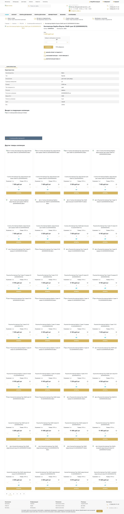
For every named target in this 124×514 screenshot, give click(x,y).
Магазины (7, 1)
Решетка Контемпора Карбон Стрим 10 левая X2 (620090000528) (47, 325)
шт (57, 39)
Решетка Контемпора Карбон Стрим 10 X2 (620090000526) (105, 325)
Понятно (99, 511)
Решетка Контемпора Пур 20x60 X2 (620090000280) (105, 423)
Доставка (23, 1)
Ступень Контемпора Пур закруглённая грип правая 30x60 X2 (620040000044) (47, 177)
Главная (7, 23)
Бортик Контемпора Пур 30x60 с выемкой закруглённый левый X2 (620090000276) (105, 473)
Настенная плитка (60, 505)
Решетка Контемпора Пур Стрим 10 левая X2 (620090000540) (105, 226)
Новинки (32, 503)
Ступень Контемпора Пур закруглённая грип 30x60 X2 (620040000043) (76, 177)
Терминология (84, 503)
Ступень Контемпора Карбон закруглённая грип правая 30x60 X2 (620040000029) (18, 226)
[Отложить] (29, 184)
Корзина (116, 1)
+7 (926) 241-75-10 (114, 504)
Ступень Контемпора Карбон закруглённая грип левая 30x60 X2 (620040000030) (105, 177)
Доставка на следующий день (44, 18)
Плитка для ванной (26, 14)
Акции (7, 14)
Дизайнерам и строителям (101, 18)
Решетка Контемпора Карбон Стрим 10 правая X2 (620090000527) (76, 325)
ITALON (22, 23)
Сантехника (72, 14)
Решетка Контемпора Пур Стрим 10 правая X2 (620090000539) (18, 276)
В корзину (48, 47)
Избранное (107, 1)
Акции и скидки (11, 18)
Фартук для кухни (60, 507)
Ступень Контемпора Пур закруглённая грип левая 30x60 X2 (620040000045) (19, 177)
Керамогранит (52, 14)
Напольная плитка (60, 503)
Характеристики (11, 66)
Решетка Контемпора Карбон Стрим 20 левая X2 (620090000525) (19, 374)
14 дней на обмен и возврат (72, 18)
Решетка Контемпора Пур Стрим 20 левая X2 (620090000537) (76, 276)
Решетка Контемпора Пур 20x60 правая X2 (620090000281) (76, 423)
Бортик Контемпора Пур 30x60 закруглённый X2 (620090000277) (76, 473)
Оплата (31, 1)
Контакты (45, 1)
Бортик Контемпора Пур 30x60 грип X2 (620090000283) (18, 423)
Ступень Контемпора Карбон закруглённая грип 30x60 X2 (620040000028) (47, 226)
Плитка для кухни (40, 14)
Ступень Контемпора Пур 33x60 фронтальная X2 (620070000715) (76, 226)
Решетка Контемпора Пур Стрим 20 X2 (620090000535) (18, 325)
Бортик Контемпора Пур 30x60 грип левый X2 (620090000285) (105, 374)
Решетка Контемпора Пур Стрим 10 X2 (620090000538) (47, 276)
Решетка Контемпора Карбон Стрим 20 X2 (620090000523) (76, 374)
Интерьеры (16, 1)
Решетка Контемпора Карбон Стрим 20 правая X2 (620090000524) (47, 374)
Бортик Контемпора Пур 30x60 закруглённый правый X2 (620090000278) (48, 473)
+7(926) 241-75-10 (114, 7)
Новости (38, 1)
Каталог (14, 14)
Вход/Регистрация (95, 1)
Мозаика (63, 14)
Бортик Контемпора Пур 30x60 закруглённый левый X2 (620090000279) (19, 473)
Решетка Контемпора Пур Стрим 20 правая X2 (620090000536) (105, 276)
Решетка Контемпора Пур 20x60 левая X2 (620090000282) (47, 423)
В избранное (60, 47)
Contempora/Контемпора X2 (34, 23)
